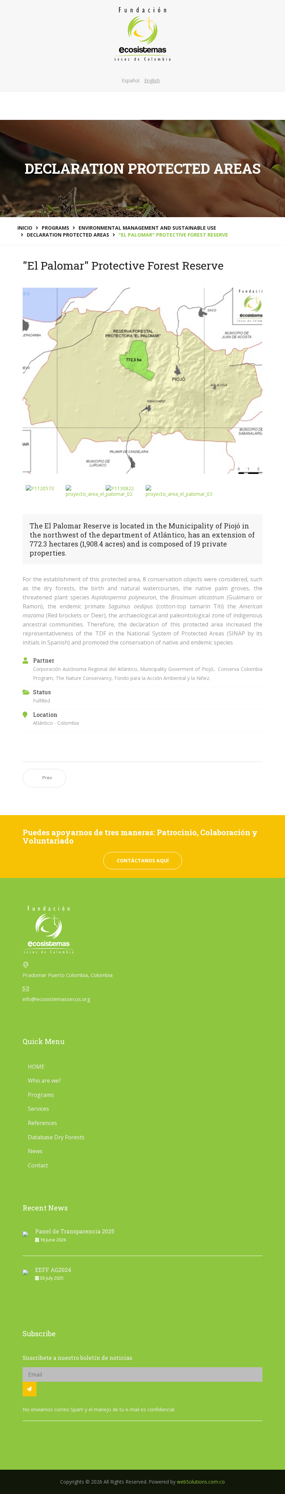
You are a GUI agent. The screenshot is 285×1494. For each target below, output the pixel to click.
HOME (36, 1066)
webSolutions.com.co (201, 1481)
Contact (38, 1165)
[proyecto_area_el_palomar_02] (99, 491)
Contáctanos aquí (143, 860)
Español (130, 80)
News (35, 1151)
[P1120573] (40, 488)
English (152, 80)
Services (38, 1109)
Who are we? (44, 1080)
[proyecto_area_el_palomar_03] (179, 491)
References (42, 1123)
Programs (41, 1095)
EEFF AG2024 (53, 1269)
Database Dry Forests (56, 1137)
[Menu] (258, 106)
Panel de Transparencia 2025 (74, 1231)
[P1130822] (120, 488)
